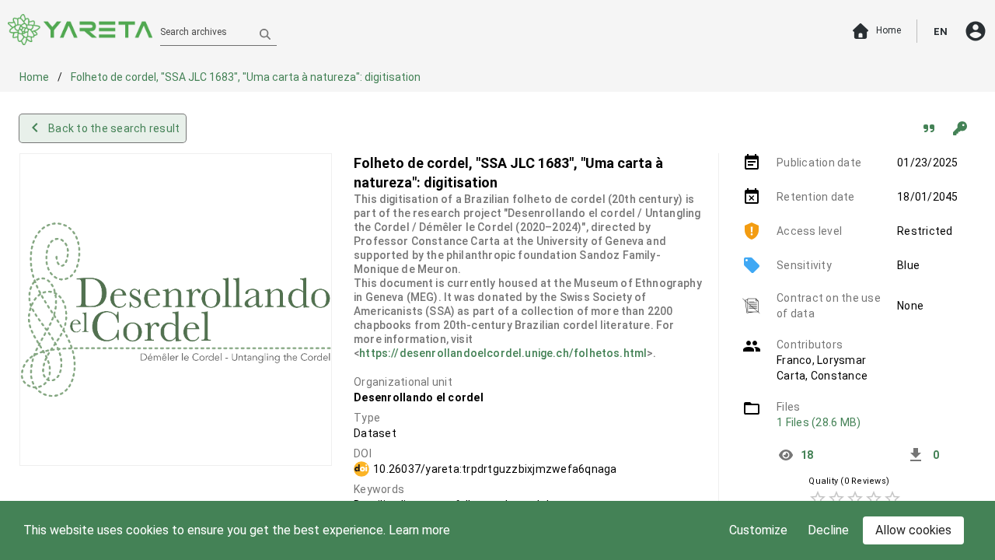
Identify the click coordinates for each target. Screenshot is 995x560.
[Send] (265, 33)
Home (35, 77)
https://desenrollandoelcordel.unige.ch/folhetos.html (503, 353)
